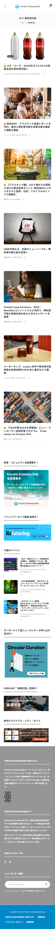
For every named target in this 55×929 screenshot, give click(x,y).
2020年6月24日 (17, 439)
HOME (22, 23)
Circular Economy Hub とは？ (20, 917)
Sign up (46, 884)
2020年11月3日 (21, 378)
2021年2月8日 (15, 199)
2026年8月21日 (25, 592)
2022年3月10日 (35, 74)
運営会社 (41, 917)
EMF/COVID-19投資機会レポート (17, 175)
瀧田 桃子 (7, 199)
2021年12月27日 (21, 135)
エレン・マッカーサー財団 (15, 418)
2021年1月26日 (17, 322)
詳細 (36, 842)
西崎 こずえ (7, 439)
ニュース (10, 56)
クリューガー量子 (9, 135)
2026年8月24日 (25, 572)
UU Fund (15, 827)
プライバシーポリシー (14, 922)
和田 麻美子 (7, 257)
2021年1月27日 (17, 257)
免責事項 (30, 922)
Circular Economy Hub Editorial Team (16, 74)
